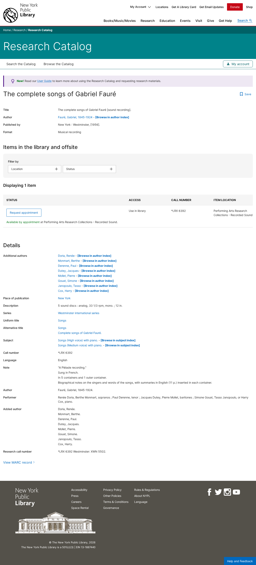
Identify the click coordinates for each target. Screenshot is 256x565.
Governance (111, 507)
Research (148, 21)
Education (167, 21)
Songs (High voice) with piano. (78, 340)
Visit (198, 21)
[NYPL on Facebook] (209, 492)
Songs (62, 320)
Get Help (225, 21)
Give (210, 21)
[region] (128, 211)
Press (74, 495)
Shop (249, 7)
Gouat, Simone (67, 280)
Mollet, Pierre (66, 275)
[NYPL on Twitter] (218, 492)
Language (140, 501)
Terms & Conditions (115, 501)
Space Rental (80, 507)
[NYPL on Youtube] (236, 492)
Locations (162, 7)
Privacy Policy (112, 489)
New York (64, 298)
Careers (76, 501)
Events (185, 21)
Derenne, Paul (67, 265)
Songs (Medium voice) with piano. (80, 345)
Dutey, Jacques (68, 270)
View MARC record (17, 462)
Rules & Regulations (147, 489)
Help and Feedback (240, 561)
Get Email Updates (211, 7)
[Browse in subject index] (118, 340)
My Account (138, 6)
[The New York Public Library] (20, 13)
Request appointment (24, 212)
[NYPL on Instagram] (227, 492)
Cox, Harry (65, 290)
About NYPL (142, 495)
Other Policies (112, 495)
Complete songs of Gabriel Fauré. (80, 333)
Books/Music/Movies (120, 21)
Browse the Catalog (59, 64)
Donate (235, 7)
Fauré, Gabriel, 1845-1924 (75, 117)
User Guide (44, 81)
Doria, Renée (66, 255)
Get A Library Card (184, 7)
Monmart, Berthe (69, 260)
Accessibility (79, 489)
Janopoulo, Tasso (69, 285)
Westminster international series (78, 313)
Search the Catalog (21, 64)
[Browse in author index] (112, 117)
